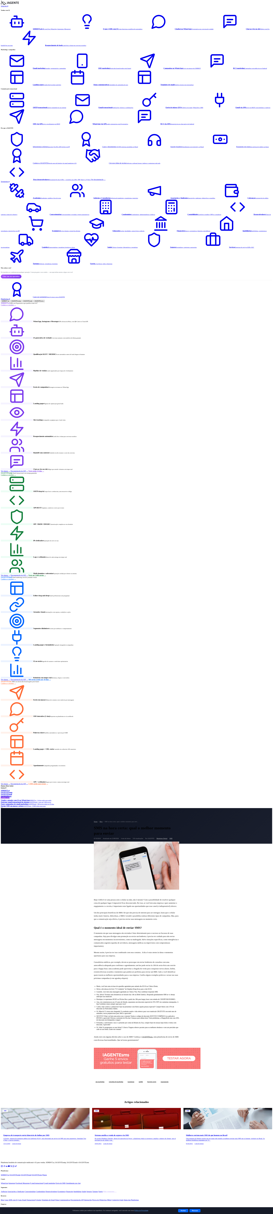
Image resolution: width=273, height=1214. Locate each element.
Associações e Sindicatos (15, 1191)
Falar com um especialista (11, 276)
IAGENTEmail (27, 301)
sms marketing (100, 1082)
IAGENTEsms (39, 301)
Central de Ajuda (117, 1200)
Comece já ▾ (5, 797)
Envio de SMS (61, 1183)
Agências (4, 1191)
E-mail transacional (36, 1183)
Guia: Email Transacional (26, 1200)
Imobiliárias (77, 1191)
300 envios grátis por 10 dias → (39, 679)
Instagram (12, 1183)
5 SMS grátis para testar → (38, 784)
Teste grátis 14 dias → (36, 471)
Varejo (100, 1191)
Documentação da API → (19, 471)
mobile (141, 1082)
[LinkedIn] (6, 1166)
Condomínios (40, 1191)
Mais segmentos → (110, 1191)
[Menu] (2, 807)
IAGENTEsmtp (16, 301)
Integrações (88, 1200)
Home (95, 821)
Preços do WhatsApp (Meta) (101, 1200)
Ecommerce (62, 1191)
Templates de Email (48, 1200)
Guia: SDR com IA (11, 1200)
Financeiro (69, 1191)
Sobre (11, 786)
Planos (3, 786)
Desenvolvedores (51, 1191)
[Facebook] (4, 1166)
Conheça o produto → (8, 305)
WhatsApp (4, 1183)
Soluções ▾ (4, 6)
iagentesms (131, 1082)
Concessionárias (30, 1191)
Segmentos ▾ (5, 181)
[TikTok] (16, 1166)
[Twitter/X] (11, 1166)
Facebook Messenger (23, 1183)
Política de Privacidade (141, 1210)
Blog (7, 786)
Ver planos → (5, 471)
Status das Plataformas (131, 1200)
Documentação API (77, 1200)
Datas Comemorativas (62, 1200)
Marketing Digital (162, 838)
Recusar (195, 1210)
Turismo (95, 1191)
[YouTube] (9, 1166)
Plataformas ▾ (5, 299)
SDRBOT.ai (5, 301)
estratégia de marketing (116, 1082)
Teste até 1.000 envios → (37, 575)
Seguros (89, 1191)
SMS (170, 838)
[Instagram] (2, 1166)
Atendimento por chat (73, 1183)
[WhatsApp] (14, 1166)
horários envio (151, 1082)
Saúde (84, 1191)
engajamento (164, 1082)
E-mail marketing (49, 1183)
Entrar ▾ (3, 788)
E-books (38, 1200)
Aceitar (183, 1210)
